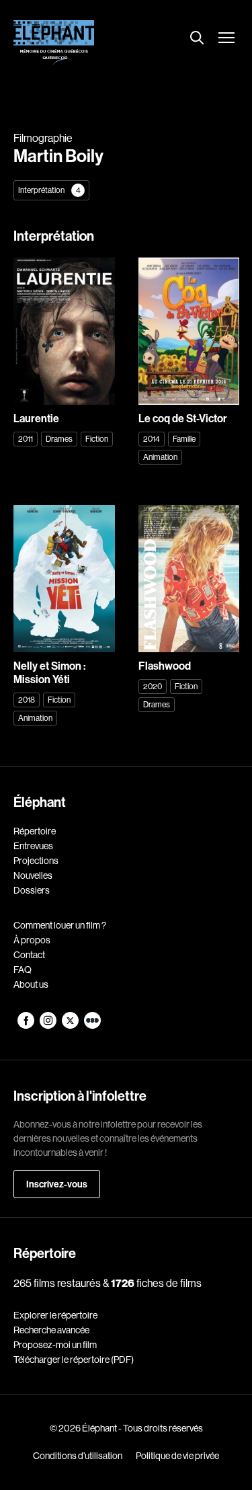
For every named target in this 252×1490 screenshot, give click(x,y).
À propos (31, 940)
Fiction (96, 439)
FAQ (22, 970)
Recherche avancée (51, 1330)
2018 (26, 700)
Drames (59, 439)
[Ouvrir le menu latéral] (226, 39)
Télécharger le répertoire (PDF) (73, 1360)
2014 (151, 439)
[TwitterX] (71, 1025)
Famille (184, 439)
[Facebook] (26, 1025)
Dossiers (31, 890)
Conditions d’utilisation (77, 1456)
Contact (29, 955)
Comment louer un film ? (59, 925)
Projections (35, 861)
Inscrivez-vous (56, 1184)
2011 (25, 439)
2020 (152, 686)
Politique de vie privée (177, 1456)
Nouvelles (32, 875)
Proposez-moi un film (55, 1345)
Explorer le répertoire (55, 1315)
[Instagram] (49, 1025)
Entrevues (33, 846)
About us (30, 984)
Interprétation (49, 190)
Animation (160, 457)
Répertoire (34, 831)
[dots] (92, 1025)
